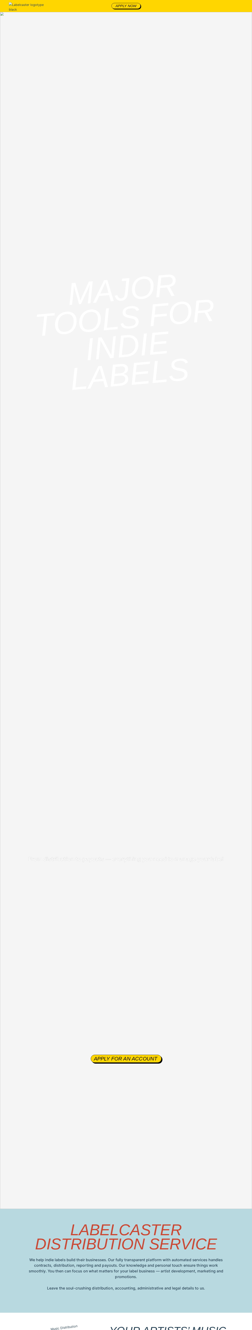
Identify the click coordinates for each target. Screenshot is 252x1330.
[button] (246, 6)
